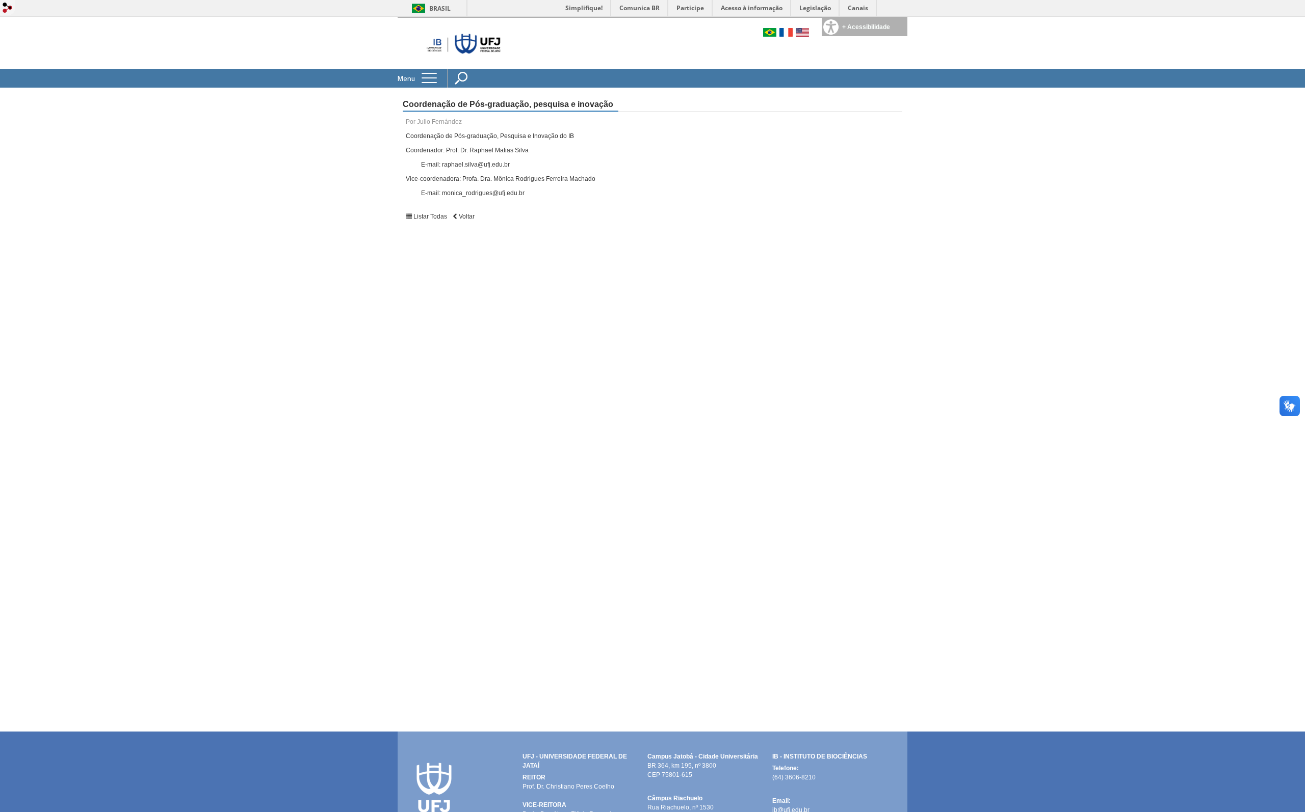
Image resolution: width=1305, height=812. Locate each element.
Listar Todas (430, 216)
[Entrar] (7, 8)
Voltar (466, 216)
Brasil (440, 8)
